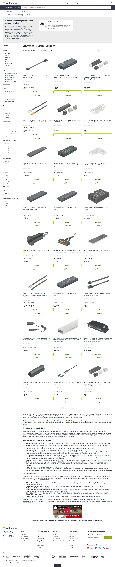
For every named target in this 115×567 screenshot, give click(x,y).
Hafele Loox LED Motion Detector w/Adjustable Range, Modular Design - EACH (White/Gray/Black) (97, 77)
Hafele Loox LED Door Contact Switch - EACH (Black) (36, 251)
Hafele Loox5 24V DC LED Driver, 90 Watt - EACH (35, 164)
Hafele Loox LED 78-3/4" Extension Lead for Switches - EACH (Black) (97, 294)
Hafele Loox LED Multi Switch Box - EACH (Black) (96, 208)
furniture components (64, 501)
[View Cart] (110, 3)
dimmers (96, 433)
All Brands (23, 534)
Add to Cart (67, 91)
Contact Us (40, 543)
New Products (24, 536)
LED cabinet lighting (67, 499)
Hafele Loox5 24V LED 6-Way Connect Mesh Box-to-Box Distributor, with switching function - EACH (66, 165)
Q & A (71, 547)
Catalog (71, 536)
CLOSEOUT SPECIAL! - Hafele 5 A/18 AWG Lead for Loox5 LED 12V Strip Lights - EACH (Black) (37, 121)
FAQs (71, 545)
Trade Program (73, 541)
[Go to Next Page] (111, 50)
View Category (51, 28)
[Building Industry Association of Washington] (94, 556)
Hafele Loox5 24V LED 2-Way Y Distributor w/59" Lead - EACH (67, 383)
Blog (70, 534)
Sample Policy (41, 541)
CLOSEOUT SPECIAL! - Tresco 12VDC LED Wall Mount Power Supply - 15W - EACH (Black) (36, 338)
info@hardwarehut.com (9, 532)
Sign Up (105, 3)
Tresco (95, 422)
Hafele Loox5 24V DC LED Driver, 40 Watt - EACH (65, 208)
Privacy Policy (6, 562)
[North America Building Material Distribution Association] (74, 556)
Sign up (108, 537)
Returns (39, 547)
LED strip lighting (69, 422)
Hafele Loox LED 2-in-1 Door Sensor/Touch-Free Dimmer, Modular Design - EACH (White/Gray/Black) (97, 384)
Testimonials (56, 538)
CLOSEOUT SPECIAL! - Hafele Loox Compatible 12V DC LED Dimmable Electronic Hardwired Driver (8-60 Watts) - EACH (98, 339)
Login (100, 3)
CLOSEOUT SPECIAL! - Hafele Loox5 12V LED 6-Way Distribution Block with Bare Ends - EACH (67, 251)
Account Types (73, 538)
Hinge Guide (72, 543)
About (54, 534)
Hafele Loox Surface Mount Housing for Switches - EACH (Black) (37, 383)
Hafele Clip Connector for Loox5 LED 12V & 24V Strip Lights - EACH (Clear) (98, 121)
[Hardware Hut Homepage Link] (10, 2)
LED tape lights (36, 422)
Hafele (25, 424)
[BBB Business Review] (62, 556)
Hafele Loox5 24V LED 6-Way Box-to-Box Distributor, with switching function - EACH (65, 76)
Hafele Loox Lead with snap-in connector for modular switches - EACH (35, 76)
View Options (36, 91)
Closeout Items (25, 538)
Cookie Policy (13, 562)
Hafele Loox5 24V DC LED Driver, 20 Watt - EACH (65, 294)
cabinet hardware (99, 421)
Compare (37, 95)
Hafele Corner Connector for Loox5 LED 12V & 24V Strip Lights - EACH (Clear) (97, 164)
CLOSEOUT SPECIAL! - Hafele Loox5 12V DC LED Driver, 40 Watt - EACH (36, 208)
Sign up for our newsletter (94, 534)
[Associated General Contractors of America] (84, 556)
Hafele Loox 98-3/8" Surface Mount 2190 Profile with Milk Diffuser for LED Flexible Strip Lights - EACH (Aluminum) (67, 339)
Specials (23, 541)
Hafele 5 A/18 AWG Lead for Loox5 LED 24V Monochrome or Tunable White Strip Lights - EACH (35, 295)
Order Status (40, 545)
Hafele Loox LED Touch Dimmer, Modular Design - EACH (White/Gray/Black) (67, 121)
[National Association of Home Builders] (102, 556)
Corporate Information (59, 541)
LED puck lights (47, 422)
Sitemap (19, 562)
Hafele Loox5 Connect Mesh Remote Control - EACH (97, 251)
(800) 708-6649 (15, 7)
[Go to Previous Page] (95, 50)
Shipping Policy (41, 538)
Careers (55, 536)
